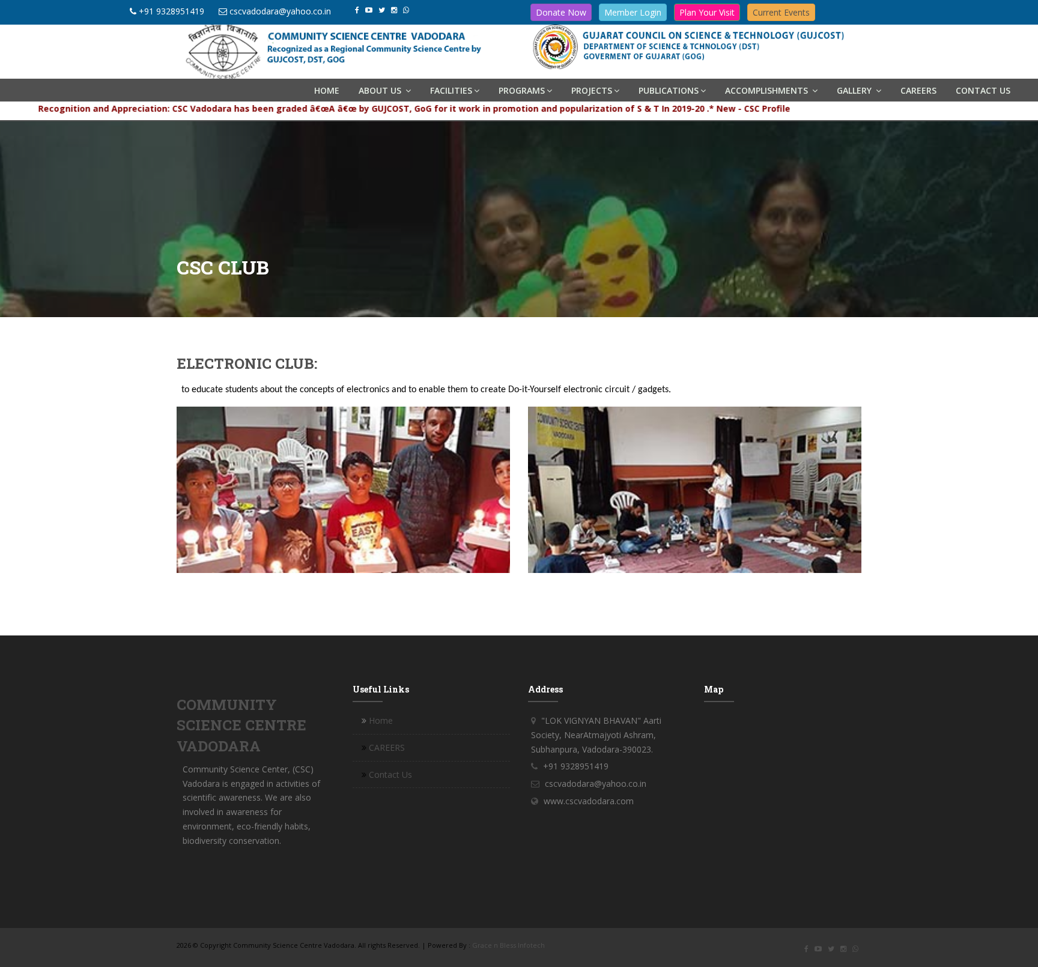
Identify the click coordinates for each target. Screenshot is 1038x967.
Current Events (781, 12)
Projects (591, 90)
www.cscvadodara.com (589, 801)
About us (381, 90)
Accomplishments (767, 90)
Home (326, 90)
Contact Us (983, 90)
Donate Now (561, 12)
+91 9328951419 (171, 11)
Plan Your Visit (707, 12)
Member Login (632, 12)
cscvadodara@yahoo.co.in (280, 11)
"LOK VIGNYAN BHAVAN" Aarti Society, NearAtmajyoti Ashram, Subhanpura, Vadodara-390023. (596, 735)
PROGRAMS (522, 90)
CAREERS (918, 90)
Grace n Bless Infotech (508, 945)
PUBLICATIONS (669, 90)
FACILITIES (451, 90)
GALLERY (855, 90)
